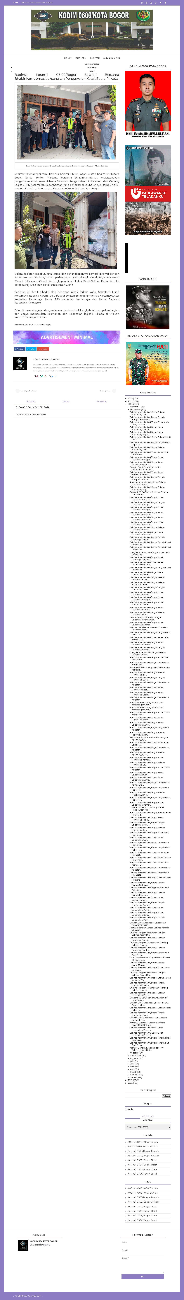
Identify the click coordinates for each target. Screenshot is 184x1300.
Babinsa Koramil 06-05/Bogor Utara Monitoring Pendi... (146, 573)
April (132, 1069)
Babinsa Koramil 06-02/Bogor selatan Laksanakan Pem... (147, 918)
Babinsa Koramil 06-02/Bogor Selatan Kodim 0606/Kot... (147, 753)
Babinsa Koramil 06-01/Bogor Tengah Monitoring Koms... (147, 903)
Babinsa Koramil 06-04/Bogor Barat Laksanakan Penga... (146, 458)
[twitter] (161, 3)
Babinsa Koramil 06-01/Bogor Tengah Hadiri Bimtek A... (150, 1039)
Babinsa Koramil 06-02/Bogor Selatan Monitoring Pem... (147, 448)
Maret (133, 1072)
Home (15, 3)
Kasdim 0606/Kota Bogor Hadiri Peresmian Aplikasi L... (150, 668)
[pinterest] (147, 3)
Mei (132, 1066)
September (135, 1055)
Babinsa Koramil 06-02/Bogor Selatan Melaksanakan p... (147, 793)
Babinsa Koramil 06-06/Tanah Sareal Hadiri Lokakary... (149, 743)
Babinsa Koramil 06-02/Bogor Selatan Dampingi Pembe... (147, 949)
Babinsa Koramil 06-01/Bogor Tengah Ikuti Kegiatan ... (149, 728)
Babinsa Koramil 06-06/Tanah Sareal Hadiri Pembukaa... (149, 453)
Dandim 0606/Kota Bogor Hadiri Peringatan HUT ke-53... (145, 468)
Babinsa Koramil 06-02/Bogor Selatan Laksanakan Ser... (147, 613)
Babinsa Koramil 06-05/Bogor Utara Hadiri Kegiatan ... (149, 698)
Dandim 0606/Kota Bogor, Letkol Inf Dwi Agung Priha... (149, 1004)
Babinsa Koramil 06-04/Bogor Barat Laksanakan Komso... (146, 623)
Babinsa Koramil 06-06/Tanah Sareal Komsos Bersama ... (146, 473)
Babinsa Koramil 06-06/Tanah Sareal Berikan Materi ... (146, 898)
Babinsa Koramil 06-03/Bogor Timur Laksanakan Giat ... (146, 773)
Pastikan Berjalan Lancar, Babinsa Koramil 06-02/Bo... (149, 929)
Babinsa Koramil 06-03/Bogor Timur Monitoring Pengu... (146, 818)
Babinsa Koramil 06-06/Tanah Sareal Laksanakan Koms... (146, 778)
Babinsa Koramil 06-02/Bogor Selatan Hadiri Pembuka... (150, 813)
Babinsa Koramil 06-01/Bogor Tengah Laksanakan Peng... (147, 503)
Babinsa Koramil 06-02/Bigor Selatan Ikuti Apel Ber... (149, 888)
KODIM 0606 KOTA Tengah (143, 1142)
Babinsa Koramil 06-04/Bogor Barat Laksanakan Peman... (146, 498)
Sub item (81, 58)
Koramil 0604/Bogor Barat (142, 1165)
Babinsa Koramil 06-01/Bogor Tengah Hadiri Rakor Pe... (150, 633)
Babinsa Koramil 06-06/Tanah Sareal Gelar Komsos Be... (149, 638)
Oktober (134, 1053)
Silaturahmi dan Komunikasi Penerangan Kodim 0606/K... (149, 738)
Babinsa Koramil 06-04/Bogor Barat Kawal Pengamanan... (149, 423)
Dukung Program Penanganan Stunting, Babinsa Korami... (149, 944)
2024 (130, 404)
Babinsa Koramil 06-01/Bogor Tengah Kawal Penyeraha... (150, 543)
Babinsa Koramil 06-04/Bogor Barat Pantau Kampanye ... (150, 713)
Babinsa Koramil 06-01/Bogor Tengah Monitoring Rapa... (147, 984)
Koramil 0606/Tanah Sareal (143, 1174)
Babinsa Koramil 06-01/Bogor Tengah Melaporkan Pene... (147, 478)
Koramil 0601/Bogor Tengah (143, 1151)
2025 (130, 401)
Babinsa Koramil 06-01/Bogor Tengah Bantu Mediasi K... (147, 964)
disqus (66, 402)
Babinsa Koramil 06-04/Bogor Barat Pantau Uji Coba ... (150, 969)
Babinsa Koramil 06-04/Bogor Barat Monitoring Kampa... (146, 758)
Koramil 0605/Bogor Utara (142, 1169)
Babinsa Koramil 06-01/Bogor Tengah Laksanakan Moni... (147, 823)
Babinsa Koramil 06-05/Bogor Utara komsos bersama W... (150, 979)
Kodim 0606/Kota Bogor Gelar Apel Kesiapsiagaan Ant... (146, 703)
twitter (32, 349)
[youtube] (151, 3)
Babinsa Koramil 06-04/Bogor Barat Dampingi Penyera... (146, 558)
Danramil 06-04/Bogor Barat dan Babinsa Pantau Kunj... (149, 493)
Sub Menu (92, 67)
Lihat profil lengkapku (40, 1245)
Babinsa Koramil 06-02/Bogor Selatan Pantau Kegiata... (147, 893)
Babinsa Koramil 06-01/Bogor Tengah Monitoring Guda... (147, 678)
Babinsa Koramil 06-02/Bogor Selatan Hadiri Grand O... (150, 438)
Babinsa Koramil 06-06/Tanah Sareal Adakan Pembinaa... (150, 858)
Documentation (92, 64)
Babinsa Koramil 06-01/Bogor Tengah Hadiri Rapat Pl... (150, 443)
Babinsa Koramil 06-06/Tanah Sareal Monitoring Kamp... (146, 718)
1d (50, 376)
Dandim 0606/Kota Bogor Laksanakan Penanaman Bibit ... (148, 924)
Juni (132, 1064)
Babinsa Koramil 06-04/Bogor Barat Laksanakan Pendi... (146, 593)
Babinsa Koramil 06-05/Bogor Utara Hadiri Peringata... (149, 874)
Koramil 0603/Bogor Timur (142, 1160)
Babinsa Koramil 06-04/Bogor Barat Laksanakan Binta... (146, 913)
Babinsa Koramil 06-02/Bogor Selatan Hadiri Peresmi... (150, 879)
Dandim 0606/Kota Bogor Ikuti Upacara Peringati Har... (148, 1019)
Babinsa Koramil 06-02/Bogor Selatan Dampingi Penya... (147, 939)
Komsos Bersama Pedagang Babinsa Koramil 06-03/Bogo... (147, 1024)
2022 (130, 1083)
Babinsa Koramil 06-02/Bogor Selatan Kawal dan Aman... (147, 583)
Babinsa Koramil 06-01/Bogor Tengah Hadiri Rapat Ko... (150, 798)
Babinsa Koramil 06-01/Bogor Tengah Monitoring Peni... (147, 1014)
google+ (44, 349)
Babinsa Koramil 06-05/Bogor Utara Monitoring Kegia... (146, 433)
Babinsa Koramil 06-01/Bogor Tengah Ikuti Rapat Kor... (149, 788)
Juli (131, 1061)
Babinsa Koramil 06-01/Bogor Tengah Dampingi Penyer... (147, 538)
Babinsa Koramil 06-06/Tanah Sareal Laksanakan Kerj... (146, 838)
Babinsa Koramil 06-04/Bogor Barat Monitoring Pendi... (146, 603)
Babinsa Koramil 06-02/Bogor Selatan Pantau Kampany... (147, 733)
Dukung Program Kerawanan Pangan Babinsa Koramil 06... (147, 934)
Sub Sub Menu (111, 58)
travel (92, 71)
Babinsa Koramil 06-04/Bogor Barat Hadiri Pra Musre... (149, 833)
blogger (31, 402)
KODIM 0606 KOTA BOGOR (143, 1146)
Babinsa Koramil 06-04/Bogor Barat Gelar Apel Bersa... (149, 658)
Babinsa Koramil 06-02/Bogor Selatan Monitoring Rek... (147, 413)
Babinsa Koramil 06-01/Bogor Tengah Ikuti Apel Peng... (149, 954)
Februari (134, 1074)
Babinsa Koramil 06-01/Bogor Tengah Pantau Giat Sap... (147, 884)
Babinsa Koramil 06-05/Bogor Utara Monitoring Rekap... (146, 428)
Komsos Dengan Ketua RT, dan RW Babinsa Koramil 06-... (147, 1049)
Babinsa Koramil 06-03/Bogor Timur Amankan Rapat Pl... (146, 463)
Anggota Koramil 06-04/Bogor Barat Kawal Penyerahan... (150, 553)
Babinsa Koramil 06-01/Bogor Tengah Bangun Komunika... (147, 418)
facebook (20, 349)
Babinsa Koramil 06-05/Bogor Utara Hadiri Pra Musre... (149, 843)
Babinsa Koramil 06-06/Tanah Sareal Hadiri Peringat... (149, 853)
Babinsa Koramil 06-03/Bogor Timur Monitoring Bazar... (146, 693)
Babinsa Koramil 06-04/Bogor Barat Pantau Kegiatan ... (150, 768)
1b (35, 376)
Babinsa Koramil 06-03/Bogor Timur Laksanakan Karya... (146, 723)
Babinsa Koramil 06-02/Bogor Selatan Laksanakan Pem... (147, 528)
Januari (133, 1077)
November (135, 409)
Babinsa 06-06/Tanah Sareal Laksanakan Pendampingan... (148, 628)
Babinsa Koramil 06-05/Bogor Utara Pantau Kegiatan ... (150, 683)
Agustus (134, 1058)
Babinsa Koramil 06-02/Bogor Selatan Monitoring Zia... (147, 673)
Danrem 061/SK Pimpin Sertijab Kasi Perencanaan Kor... (147, 808)
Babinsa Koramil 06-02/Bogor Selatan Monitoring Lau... (147, 763)
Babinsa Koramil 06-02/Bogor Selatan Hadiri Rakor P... (150, 1009)
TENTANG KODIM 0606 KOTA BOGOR (36, 3)
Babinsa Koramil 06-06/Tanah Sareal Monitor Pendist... (146, 688)
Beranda (129, 1109)
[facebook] (165, 3)
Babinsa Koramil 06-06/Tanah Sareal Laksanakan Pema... (146, 908)
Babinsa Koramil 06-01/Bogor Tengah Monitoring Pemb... (147, 588)
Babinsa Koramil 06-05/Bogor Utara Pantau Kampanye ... (150, 663)
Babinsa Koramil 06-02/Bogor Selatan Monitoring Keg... (147, 488)
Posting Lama (105, 391)
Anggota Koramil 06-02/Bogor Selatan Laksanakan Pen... (148, 483)
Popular (148, 1116)
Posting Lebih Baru (28, 391)
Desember (135, 407)
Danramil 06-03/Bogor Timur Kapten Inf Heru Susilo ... (148, 999)
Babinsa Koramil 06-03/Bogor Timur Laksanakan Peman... (146, 513)
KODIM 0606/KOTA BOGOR (46, 359)
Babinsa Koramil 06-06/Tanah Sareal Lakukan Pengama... (146, 563)
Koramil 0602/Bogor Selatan (143, 1155)
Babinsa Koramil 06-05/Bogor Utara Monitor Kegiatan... (150, 868)
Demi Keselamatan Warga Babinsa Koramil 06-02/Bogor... (150, 959)
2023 (130, 1080)
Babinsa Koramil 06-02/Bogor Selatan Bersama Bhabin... (147, 578)
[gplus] (156, 3)
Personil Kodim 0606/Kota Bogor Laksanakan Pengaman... (145, 618)
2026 (130, 398)
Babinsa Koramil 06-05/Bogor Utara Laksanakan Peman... (146, 533)
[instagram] (142, 3)
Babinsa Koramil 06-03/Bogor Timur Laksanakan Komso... (146, 608)
